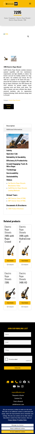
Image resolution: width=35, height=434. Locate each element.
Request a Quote (18, 395)
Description (10, 126)
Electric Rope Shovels (23, 18)
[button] (28, 36)
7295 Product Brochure (16, 209)
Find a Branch (18, 401)
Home (6, 18)
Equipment (12, 18)
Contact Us (18, 398)
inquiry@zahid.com (18, 392)
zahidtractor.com (18, 404)
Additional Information (14, 129)
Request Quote (8, 106)
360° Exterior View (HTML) (17, 198)
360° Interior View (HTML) (16, 201)
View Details (10, 260)
